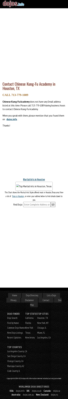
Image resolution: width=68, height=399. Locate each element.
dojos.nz (54, 394)
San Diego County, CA (16, 356)
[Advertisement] (34, 44)
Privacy (13, 300)
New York (29, 327)
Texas (27, 332)
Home (14, 295)
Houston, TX (42, 317)
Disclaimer (29, 300)
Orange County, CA (15, 361)
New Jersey (30, 337)
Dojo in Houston (18, 196)
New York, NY (43, 322)
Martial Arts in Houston (34, 179)
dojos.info (11, 119)
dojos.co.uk (36, 390)
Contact (46, 300)
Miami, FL (41, 332)
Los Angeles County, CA (17, 351)
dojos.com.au (28, 394)
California (29, 317)
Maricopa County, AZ (15, 366)
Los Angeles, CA (44, 337)
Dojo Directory (32, 295)
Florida (28, 322)
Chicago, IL (41, 327)
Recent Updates (14, 337)
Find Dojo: (18, 204)
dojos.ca (56, 390)
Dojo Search (12, 317)
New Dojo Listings (15, 332)
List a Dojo (51, 295)
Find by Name (13, 322)
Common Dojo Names (16, 327)
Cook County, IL (13, 370)
